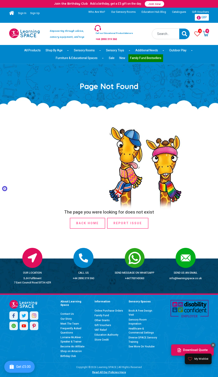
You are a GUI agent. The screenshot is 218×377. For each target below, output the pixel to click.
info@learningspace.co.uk (185, 278)
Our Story (66, 319)
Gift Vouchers (200, 12)
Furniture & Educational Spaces (77, 58)
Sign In (22, 13)
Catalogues (179, 12)
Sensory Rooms (84, 50)
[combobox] (166, 34)
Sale (112, 58)
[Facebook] (13, 315)
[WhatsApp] (13, 326)
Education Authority (106, 335)
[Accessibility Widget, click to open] (4, 188)
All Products (32, 50)
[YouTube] (24, 326)
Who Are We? (96, 12)
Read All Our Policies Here (109, 372)
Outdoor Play (177, 50)
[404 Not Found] (24, 33)
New (122, 58)
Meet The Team (69, 324)
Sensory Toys (115, 50)
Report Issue (127, 223)
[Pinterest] (34, 326)
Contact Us (67, 314)
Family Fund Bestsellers (145, 58)
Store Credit (102, 340)
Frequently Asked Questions (70, 330)
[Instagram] (34, 315)
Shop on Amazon (71, 351)
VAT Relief (101, 330)
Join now (154, 4)
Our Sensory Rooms (123, 12)
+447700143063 (134, 278)
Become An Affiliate (72, 346)
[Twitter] (24, 315)
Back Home (87, 223)
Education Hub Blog (154, 12)
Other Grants (102, 320)
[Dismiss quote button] (213, 345)
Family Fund (102, 315)
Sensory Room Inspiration (138, 322)
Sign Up (35, 13)
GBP (204, 17)
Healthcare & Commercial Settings (141, 331)
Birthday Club (68, 356)
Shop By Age (54, 50)
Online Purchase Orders (109, 311)
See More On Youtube (142, 346)
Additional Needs (146, 50)
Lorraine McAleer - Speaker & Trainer (71, 339)
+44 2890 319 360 (83, 278)
